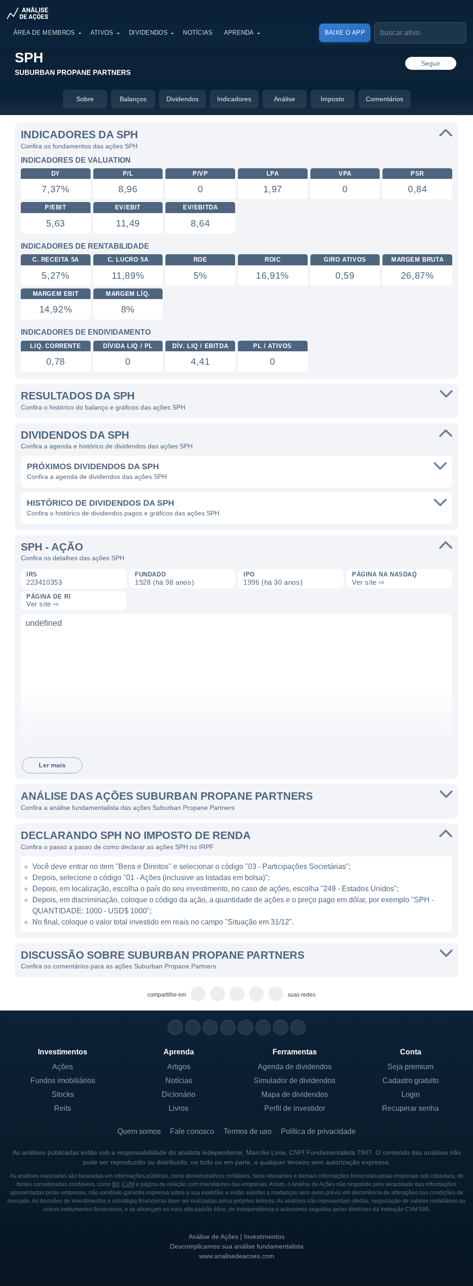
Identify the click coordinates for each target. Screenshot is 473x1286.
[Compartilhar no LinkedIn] (276, 994)
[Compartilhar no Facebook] (237, 994)
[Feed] (280, 1027)
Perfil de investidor (294, 1108)
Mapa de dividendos (294, 1094)
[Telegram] (228, 1027)
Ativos (102, 32)
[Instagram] (175, 1027)
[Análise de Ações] (30, 13)
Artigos (178, 1067)
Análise (284, 99)
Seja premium (410, 1067)
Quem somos (139, 1131)
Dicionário (178, 1094)
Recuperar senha (410, 1108)
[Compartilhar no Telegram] (217, 994)
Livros (178, 1108)
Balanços (133, 99)
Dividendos (148, 32)
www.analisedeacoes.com (236, 1256)
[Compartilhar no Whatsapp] (198, 994)
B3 (115, 1184)
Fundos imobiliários (62, 1080)
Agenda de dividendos (295, 1067)
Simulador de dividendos (294, 1080)
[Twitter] (210, 1027)
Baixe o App (345, 32)
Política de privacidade (318, 1131)
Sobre (85, 99)
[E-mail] (298, 1027)
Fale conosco (192, 1131)
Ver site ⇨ (368, 582)
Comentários (384, 99)
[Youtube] (245, 1027)
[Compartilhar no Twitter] (256, 994)
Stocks (63, 1094)
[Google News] (263, 1027)
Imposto (332, 99)
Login (410, 1094)
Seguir (430, 63)
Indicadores (234, 99)
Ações (62, 1067)
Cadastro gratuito (410, 1080)
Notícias (197, 32)
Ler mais (52, 765)
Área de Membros (44, 32)
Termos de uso (248, 1131)
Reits (62, 1108)
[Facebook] (192, 1027)
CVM (128, 1184)
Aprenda (239, 32)
